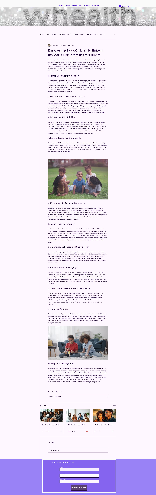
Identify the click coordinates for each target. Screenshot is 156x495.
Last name (63, 479)
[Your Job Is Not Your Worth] (51, 415)
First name (63, 473)
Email (61, 467)
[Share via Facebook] (48, 391)
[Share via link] (60, 391)
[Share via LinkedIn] (56, 391)
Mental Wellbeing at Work (76, 425)
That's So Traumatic (79, 34)
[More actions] (107, 45)
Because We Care (92, 34)
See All (114, 405)
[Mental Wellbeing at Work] (78, 415)
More (101, 34)
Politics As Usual (51, 34)
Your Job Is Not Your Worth (50, 425)
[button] (129, 6)
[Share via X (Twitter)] (52, 391)
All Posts (42, 34)
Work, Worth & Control (64, 34)
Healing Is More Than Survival (104, 425)
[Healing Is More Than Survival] (104, 415)
